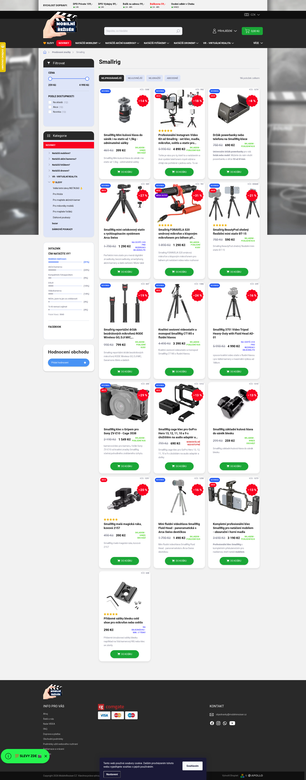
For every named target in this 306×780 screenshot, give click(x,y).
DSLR (50, 283)
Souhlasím (192, 765)
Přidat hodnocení (59, 362)
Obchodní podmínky (53, 739)
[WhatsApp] (224, 722)
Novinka (59, 112)
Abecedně (172, 78)
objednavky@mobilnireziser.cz (231, 714)
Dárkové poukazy (61, 217)
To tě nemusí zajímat (57, 306)
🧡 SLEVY (57, 182)
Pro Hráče (58, 194)
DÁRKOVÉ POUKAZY (62, 229)
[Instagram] (218, 722)
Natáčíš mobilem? (61, 153)
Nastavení (112, 774)
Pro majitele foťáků (62, 211)
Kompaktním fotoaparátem (60, 275)
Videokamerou (55, 291)
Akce (57, 107)
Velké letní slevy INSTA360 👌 (68, 188)
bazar (55, 223)
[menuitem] (49, 43)
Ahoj (45, 714)
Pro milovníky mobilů (63, 206)
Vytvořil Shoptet (230, 775)
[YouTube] (232, 722)
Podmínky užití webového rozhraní (60, 744)
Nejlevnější (135, 78)
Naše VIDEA (49, 724)
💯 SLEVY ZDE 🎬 (28, 756)
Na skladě (60, 102)
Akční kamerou (55, 267)
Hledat (178, 31)
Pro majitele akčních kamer (66, 200)
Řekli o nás (48, 719)
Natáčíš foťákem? (61, 165)
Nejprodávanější (111, 78)
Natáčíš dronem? (60, 170)
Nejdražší (154, 78)
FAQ (45, 729)
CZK (253, 14)
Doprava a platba (51, 734)
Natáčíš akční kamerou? (64, 159)
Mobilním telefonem (57, 259)
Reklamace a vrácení (53, 749)
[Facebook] (212, 722)
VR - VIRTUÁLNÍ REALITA (64, 176)
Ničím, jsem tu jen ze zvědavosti (62, 298)
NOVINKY (50, 145)
